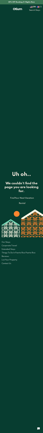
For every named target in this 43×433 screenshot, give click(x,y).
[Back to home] (17, 8)
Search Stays (34, 10)
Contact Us (6, 263)
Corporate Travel (9, 246)
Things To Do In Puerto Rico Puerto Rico (18, 253)
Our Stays (6, 242)
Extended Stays (8, 249)
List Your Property (9, 260)
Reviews (5, 256)
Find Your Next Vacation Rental (22, 200)
